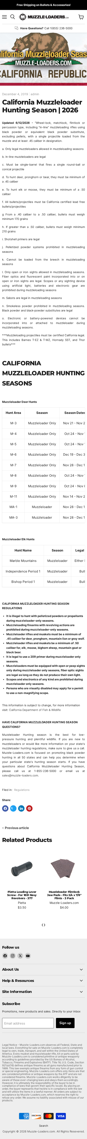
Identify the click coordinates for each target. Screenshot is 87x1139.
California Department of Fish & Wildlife (35, 710)
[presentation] (42, 924)
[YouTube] (28, 956)
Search (43, 1125)
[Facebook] (5, 956)
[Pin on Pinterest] (29, 808)
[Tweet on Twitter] (13, 808)
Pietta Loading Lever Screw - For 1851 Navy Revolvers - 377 (22, 895)
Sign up (65, 1023)
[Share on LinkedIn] (21, 808)
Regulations (22, 789)
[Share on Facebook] (5, 808)
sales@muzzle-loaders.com (20, 775)
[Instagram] (13, 956)
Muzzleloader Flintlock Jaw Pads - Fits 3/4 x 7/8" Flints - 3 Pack (64, 895)
